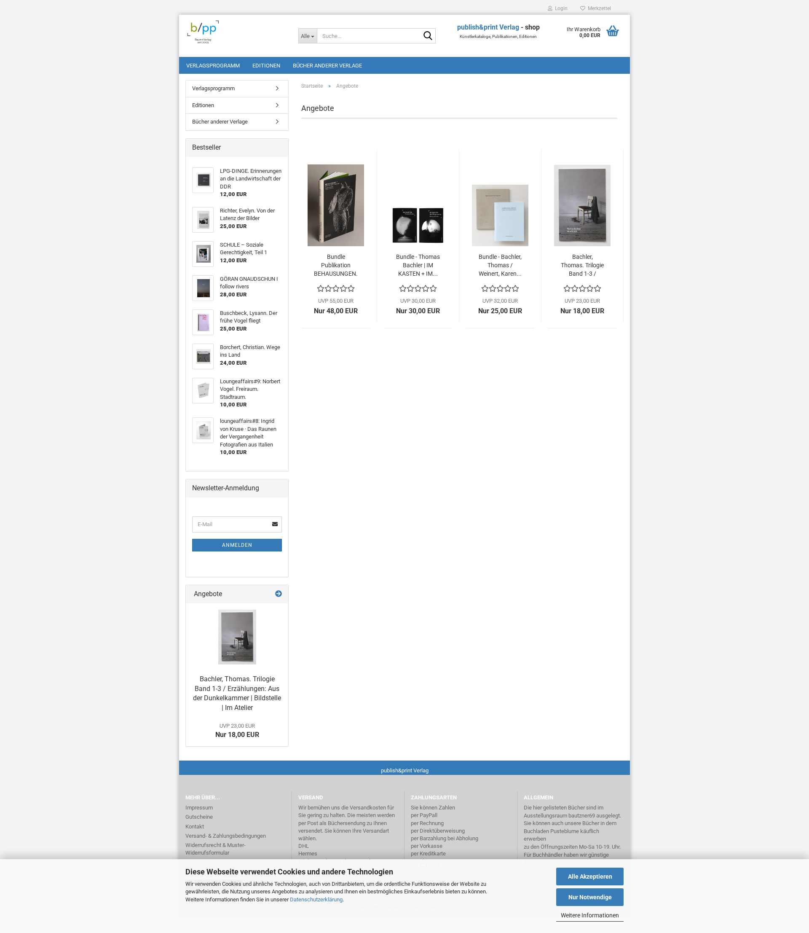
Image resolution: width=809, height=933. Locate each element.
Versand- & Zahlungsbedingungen (225, 836)
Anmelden (237, 545)
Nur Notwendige (590, 897)
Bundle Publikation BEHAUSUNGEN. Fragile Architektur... (336, 265)
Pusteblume (564, 831)
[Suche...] (428, 36)
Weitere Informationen (590, 915)
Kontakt (194, 826)
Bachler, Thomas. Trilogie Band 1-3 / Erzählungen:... (582, 265)
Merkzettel (598, 8)
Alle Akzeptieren (590, 876)
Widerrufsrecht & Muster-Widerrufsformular (215, 849)
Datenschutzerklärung (316, 899)
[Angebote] (278, 594)
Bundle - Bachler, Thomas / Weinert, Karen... (500, 265)
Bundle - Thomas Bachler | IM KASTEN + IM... (418, 265)
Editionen (266, 65)
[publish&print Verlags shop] (235, 31)
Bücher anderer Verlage (327, 65)
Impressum (199, 807)
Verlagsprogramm (213, 65)
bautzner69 (581, 815)
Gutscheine (199, 817)
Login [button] (560, 8)
